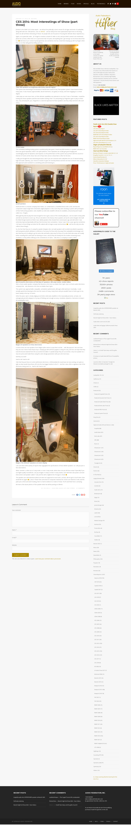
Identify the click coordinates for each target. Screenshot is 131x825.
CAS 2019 (96, 601)
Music (95, 547)
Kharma (96, 509)
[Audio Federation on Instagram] (115, 4)
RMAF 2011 (97, 724)
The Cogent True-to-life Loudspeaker (70, 797)
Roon (95, 444)
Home (59, 3)
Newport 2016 (98, 693)
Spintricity (96, 766)
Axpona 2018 (97, 578)
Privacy (108, 821)
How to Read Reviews (99, 157)
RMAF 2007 (97, 709)
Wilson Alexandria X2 (99, 159)
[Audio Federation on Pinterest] (113, 4)
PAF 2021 (96, 697)
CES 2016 (96, 655)
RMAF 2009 (97, 716)
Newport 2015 (98, 689)
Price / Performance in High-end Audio (103, 163)
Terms (102, 821)
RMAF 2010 (97, 720)
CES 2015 (96, 651)
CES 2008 (96, 628)
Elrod (95, 501)
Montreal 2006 (98, 674)
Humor (95, 471)
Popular (95, 563)
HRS (95, 440)
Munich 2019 (97, 682)
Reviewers (96, 566)
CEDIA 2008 (97, 616)
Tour (72, 3)
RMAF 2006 (97, 705)
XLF (106, 159)
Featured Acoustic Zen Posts (102, 398)
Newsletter (96, 555)
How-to (95, 467)
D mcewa (95, 356)
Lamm (96, 513)
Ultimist (43, 31)
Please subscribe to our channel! (105, 214)
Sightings (95, 751)
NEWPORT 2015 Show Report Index (102, 134)
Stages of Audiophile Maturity (102, 145)
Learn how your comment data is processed (48, 559)
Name (14, 530)
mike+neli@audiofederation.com (107, 87)
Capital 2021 (97, 589)
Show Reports (97, 574)
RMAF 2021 (97, 739)
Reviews (95, 570)
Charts (95, 383)
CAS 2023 (96, 605)
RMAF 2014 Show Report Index (101, 138)
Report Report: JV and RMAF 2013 (102, 147)
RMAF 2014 (97, 736)
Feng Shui (96, 417)
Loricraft (96, 516)
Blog (92, 3)
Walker (96, 540)
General (95, 421)
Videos (95, 770)
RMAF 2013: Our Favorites (100, 149)
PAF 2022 (96, 701)
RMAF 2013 (97, 732)
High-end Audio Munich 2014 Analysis (103, 140)
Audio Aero (97, 490)
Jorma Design (98, 505)
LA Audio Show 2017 (99, 670)
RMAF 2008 (97, 712)
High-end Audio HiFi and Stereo (63, 488)
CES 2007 (96, 624)
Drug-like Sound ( (98, 155)
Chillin (95, 386)
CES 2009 (96, 632)
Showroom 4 (97, 459)
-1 (111, 155)
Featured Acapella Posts (100, 394)
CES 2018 (96, 662)
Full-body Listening (98, 314)
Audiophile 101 (97, 375)
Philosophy (96, 559)
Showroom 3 (97, 455)
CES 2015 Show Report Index (101, 136)
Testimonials (101, 3)
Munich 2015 (97, 678)
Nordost (96, 524)
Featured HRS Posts (99, 409)
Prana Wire (97, 528)
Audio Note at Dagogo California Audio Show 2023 (105, 326)
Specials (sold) (97, 762)
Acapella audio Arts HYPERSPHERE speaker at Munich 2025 (105, 309)
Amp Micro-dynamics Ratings (101, 161)
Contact (115, 821)
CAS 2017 (96, 593)
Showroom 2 (97, 451)
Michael (34, 18)
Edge (95, 497)
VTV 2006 (96, 747)
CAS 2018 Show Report (99, 128)
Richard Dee (96, 344)
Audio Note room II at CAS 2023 (101, 321)
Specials (86, 3)
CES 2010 (96, 635)
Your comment (16, 510)
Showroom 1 (97, 448)
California (96, 379)
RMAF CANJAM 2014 (99, 743)
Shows (79, 3)
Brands (66, 3)
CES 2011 (96, 639)
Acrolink (96, 486)
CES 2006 (96, 620)
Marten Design (98, 520)
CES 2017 (96, 659)
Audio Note (97, 432)
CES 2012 (96, 643)
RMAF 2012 (97, 728)
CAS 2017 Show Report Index (101, 130)
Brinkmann (97, 493)
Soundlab (97, 536)
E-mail (14, 537)
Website (14, 545)
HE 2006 (96, 666)
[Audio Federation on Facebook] (108, 4)
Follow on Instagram (107, 271)
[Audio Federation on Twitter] (110, 4)
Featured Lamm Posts (100, 413)
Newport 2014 (98, 686)
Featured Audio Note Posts (101, 402)
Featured (95, 390)
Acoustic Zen (97, 482)
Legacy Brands (97, 478)
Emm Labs (97, 436)
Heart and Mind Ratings (100, 151)
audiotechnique (97, 339)
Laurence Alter (97, 362)
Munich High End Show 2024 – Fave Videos (104, 318)
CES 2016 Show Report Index (101, 132)
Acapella (96, 428)
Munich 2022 (96, 543)
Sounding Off (97, 755)
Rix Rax (96, 532)
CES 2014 (47, 488)
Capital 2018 (97, 585)
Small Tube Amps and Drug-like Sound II (66, 805)
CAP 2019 (96, 582)
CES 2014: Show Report (99, 142)
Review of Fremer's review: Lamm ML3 (103, 153)
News (95, 551)
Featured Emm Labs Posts (101, 405)
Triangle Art (97, 463)
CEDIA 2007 (97, 612)
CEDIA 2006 (97, 609)
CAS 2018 (96, 597)
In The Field (96, 474)
